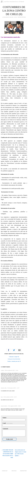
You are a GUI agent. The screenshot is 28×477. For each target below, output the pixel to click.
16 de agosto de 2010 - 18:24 (9, 17)
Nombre (4, 417)
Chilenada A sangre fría (14, 356)
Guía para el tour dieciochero (14, 359)
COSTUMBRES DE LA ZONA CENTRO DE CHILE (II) (14, 11)
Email (19, 350)
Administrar (23, 470)
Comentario (5, 428)
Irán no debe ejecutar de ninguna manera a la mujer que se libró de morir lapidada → (20, 452)
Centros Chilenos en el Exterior (14, 1)
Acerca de (4, 470)
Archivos (14, 470)
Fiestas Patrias (22, 17)
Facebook (8, 350)
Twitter (14, 350)
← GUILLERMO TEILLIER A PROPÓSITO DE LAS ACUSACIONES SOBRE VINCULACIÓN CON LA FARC (7, 453)
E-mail (8, 423)
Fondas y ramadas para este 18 (14, 361)
